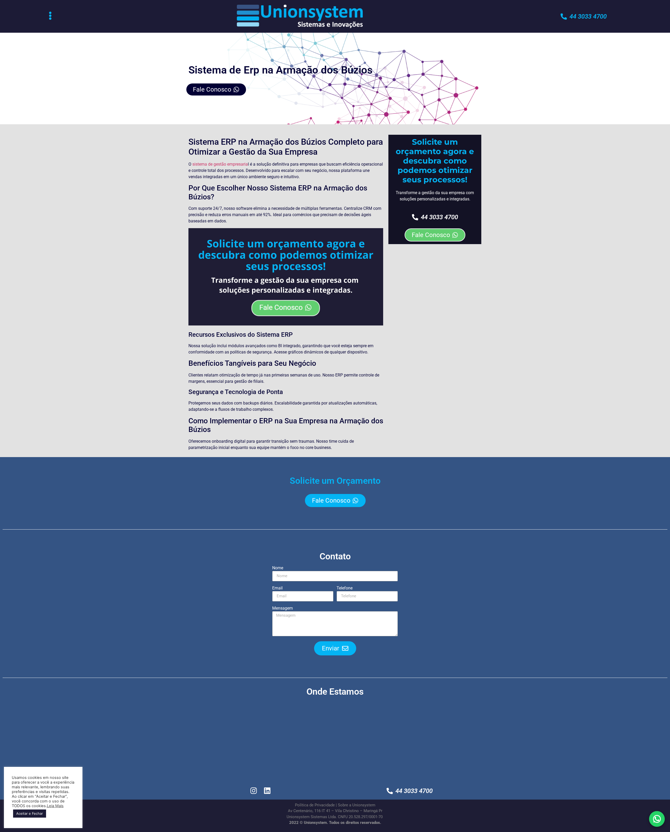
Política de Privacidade (315, 805)
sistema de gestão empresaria (220, 164)
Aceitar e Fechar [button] (29, 813)
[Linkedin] (267, 791)
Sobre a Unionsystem (356, 805)
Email (277, 588)
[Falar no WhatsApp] (657, 819)
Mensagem (282, 608)
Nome (277, 568)
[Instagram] (254, 791)
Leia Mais (55, 805)
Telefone (345, 588)
